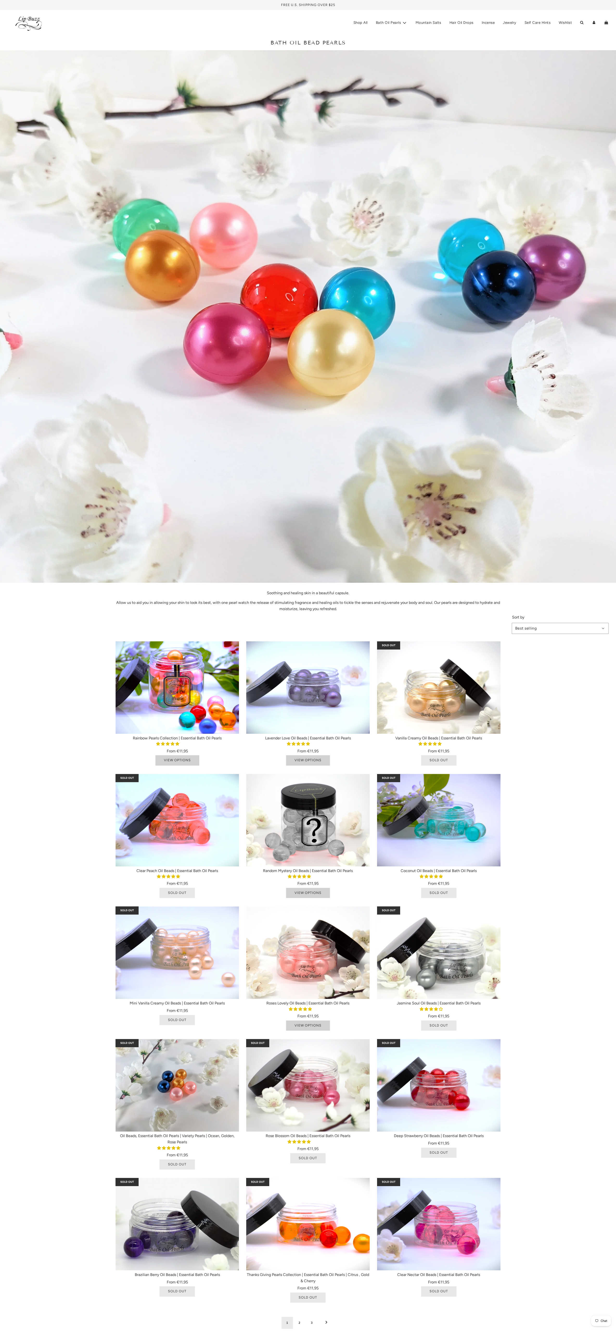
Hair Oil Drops (461, 22)
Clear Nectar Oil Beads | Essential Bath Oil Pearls (438, 1274)
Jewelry (509, 22)
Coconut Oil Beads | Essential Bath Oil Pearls (439, 870)
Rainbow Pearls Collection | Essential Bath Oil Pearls (177, 738)
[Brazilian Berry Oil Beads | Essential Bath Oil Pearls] (177, 1224)
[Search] (582, 22)
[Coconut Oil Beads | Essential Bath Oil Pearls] (438, 820)
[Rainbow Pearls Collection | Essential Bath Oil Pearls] (177, 687)
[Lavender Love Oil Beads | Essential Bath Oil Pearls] (308, 687)
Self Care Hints (538, 22)
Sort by (518, 617)
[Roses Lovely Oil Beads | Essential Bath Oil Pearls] (308, 952)
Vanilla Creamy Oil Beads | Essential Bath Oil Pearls (438, 738)
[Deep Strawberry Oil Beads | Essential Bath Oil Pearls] (438, 1085)
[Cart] (606, 22)
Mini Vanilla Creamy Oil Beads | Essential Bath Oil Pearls (177, 1003)
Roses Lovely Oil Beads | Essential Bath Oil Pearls (307, 1003)
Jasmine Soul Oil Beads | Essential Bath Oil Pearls (439, 1003)
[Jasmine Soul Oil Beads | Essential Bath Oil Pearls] (438, 952)
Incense (488, 22)
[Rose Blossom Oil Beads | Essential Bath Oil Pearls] (308, 1085)
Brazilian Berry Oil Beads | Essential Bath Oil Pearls (177, 1274)
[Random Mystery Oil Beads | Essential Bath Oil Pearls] (308, 820)
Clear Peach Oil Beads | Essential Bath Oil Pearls (177, 870)
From (177, 751)
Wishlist (565, 22)
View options (177, 760)
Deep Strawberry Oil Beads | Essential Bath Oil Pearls (439, 1135)
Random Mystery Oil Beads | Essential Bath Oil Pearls (308, 870)
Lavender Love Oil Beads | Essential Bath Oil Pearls (308, 738)
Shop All (360, 22)
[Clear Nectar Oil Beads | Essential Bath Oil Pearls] (438, 1224)
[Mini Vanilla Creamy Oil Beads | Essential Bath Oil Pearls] (177, 952)
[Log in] (594, 22)
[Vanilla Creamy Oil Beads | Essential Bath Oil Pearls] (438, 687)
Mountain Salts (428, 22)
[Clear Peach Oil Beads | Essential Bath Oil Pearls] (177, 820)
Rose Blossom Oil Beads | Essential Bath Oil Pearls (308, 1135)
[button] (168, 744)
